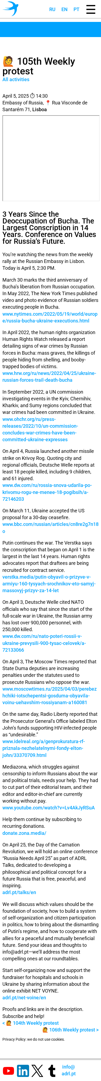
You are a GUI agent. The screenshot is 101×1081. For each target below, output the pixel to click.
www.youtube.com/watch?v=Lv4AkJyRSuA (48, 807)
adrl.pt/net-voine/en (24, 997)
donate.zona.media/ (24, 833)
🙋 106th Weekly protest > (70, 1030)
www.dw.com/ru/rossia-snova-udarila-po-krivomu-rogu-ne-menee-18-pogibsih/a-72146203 (47, 492)
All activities (15, 79)
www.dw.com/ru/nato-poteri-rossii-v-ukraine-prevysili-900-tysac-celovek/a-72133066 (44, 642)
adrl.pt (69, 1070)
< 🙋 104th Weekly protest (30, 1023)
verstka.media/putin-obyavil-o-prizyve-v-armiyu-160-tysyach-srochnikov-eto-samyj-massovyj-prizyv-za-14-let (49, 583)
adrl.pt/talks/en (19, 892)
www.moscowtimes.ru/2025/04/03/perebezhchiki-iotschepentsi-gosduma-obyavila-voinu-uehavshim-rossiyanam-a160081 (49, 695)
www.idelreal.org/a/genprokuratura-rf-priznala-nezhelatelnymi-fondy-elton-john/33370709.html (43, 748)
